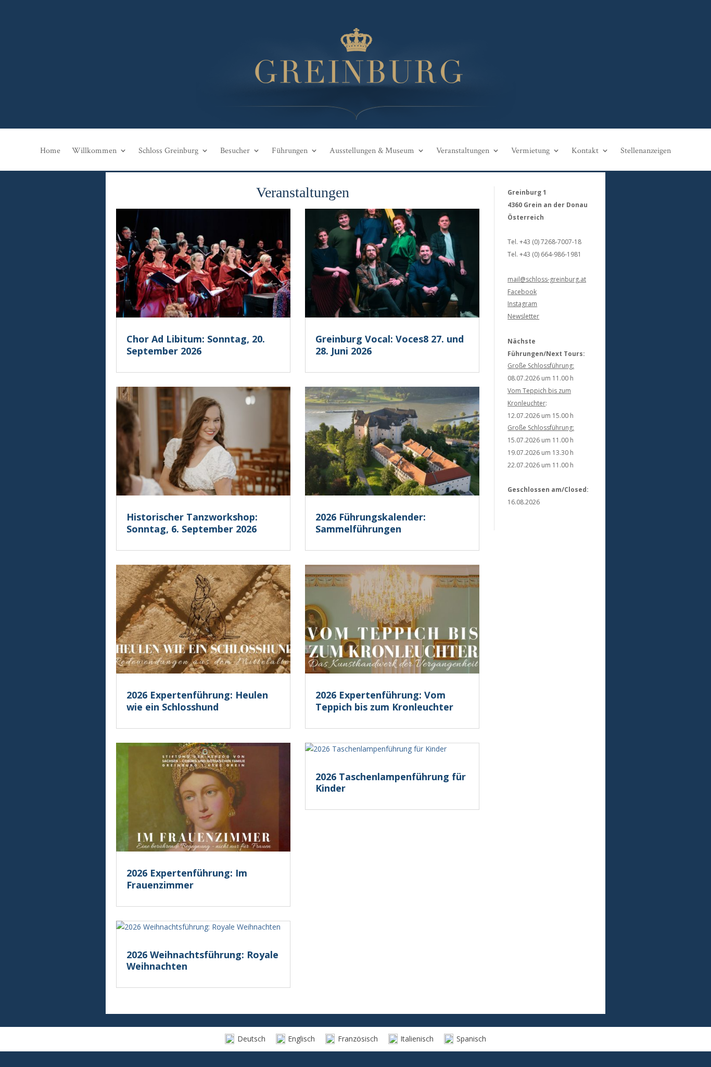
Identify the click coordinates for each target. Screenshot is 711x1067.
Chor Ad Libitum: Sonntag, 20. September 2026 (195, 345)
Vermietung (530, 151)
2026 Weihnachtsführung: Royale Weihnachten (202, 960)
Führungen (290, 151)
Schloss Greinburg (168, 151)
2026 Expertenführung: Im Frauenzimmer (186, 879)
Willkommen (94, 151)
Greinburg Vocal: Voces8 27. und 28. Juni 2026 (389, 345)
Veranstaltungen (462, 151)
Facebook (522, 291)
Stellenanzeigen (645, 151)
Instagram (522, 303)
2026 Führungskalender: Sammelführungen (370, 523)
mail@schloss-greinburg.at (546, 279)
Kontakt (585, 151)
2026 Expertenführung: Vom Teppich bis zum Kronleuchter (384, 701)
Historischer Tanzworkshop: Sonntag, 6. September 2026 (192, 523)
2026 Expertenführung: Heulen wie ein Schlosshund (197, 701)
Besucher (235, 151)
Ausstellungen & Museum (371, 151)
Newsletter (523, 316)
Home (50, 151)
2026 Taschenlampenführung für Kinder (390, 782)
